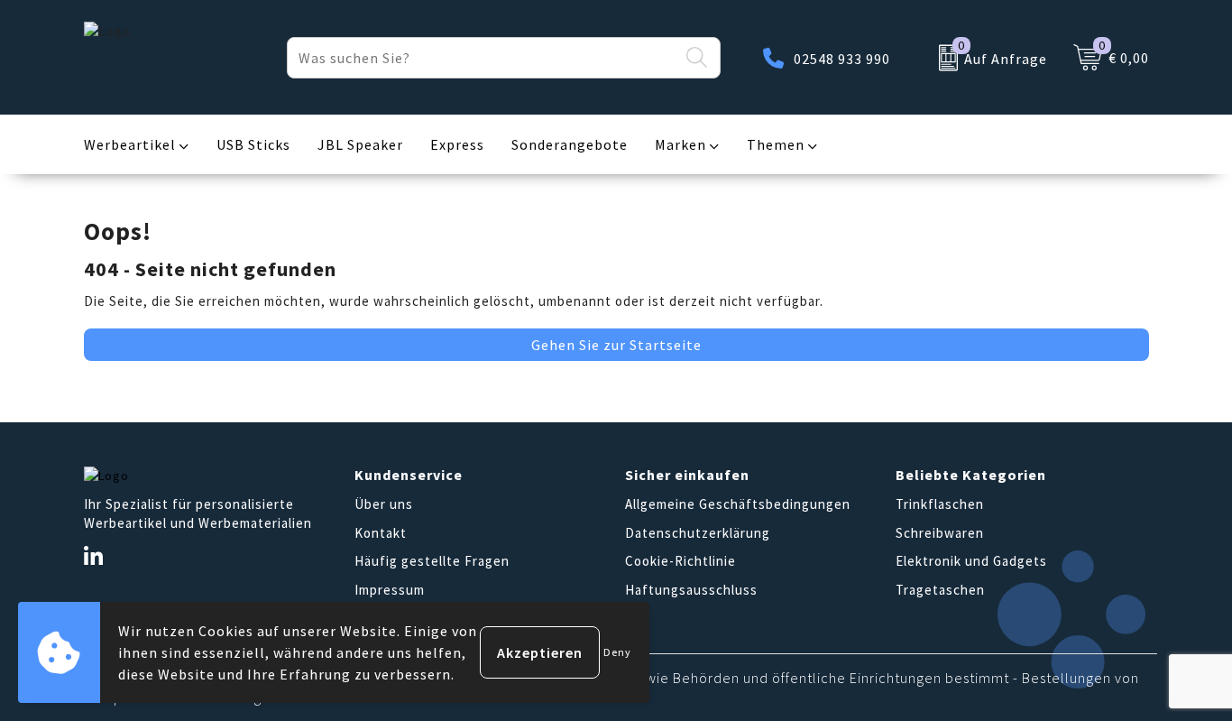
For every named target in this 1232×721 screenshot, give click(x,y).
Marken (680, 144)
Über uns (383, 504)
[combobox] (483, 58)
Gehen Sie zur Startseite (616, 345)
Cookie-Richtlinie (680, 560)
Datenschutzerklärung (697, 532)
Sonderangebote (569, 144)
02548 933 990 (842, 58)
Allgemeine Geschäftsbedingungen (737, 504)
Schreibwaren (940, 532)
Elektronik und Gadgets (971, 560)
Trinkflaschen (940, 504)
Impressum (389, 589)
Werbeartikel (130, 144)
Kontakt (380, 532)
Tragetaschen (940, 589)
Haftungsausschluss (691, 589)
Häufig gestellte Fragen (432, 560)
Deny (617, 652)
